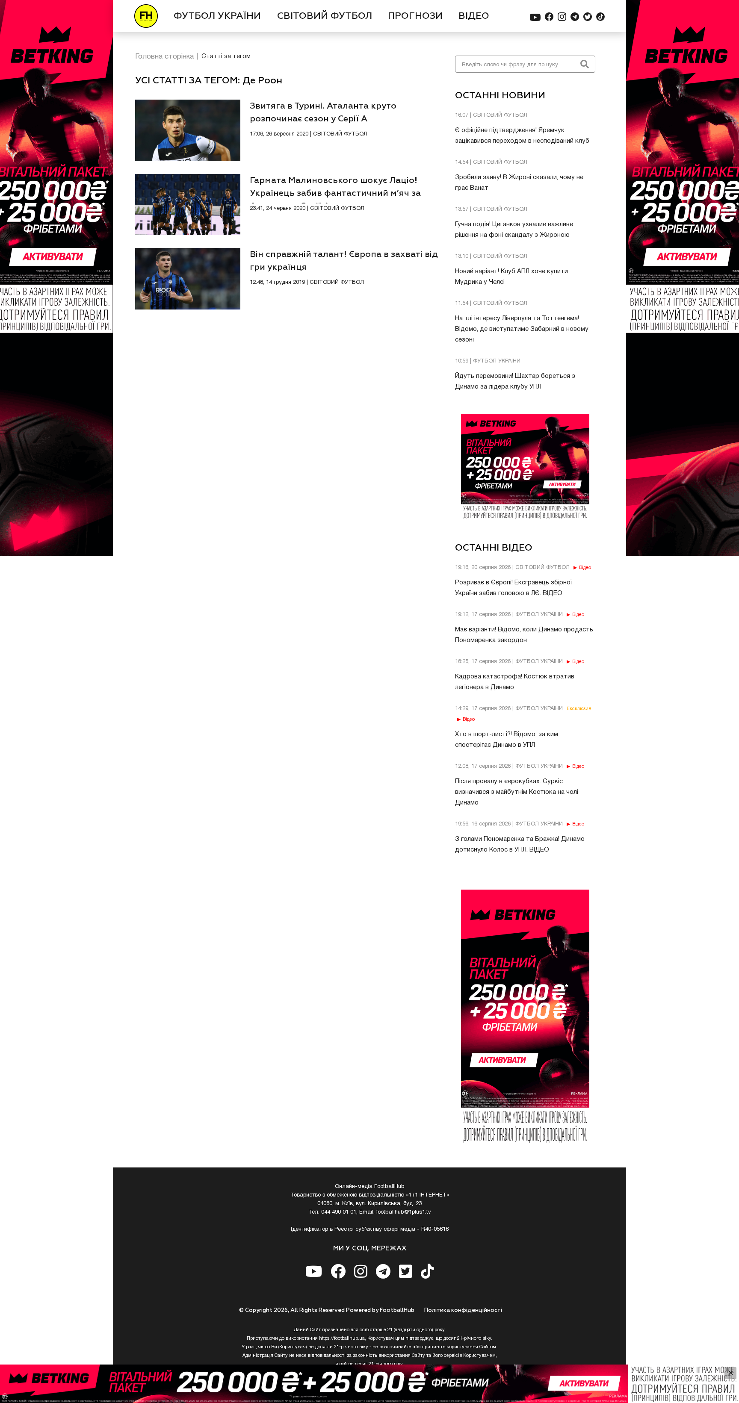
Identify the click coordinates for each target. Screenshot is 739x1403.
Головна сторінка (164, 56)
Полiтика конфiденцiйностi (463, 1310)
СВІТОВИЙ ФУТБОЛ (324, 16)
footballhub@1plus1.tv (403, 1212)
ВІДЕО (473, 16)
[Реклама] (369, 1384)
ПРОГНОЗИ (415, 16)
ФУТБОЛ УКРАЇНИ (217, 16)
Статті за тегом (226, 56)
